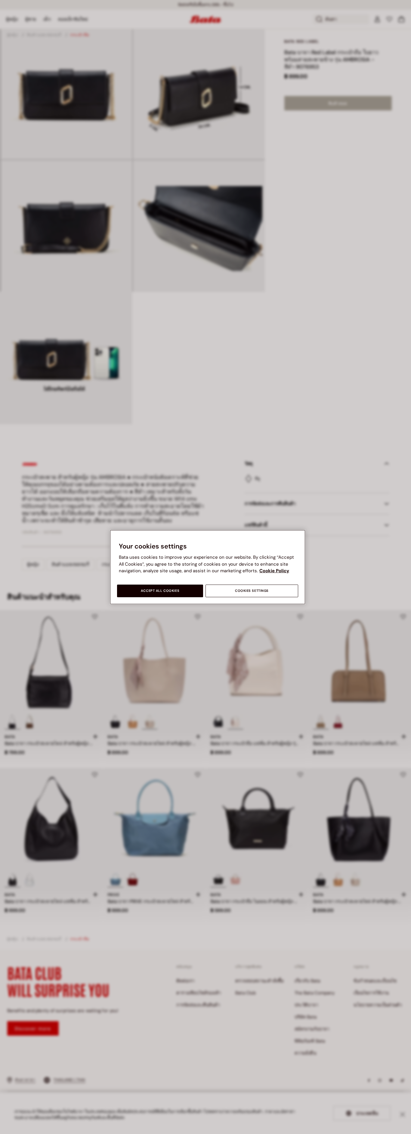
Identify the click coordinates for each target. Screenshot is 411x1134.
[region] (207, 567)
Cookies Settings (252, 591)
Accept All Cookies (160, 591)
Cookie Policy (274, 571)
